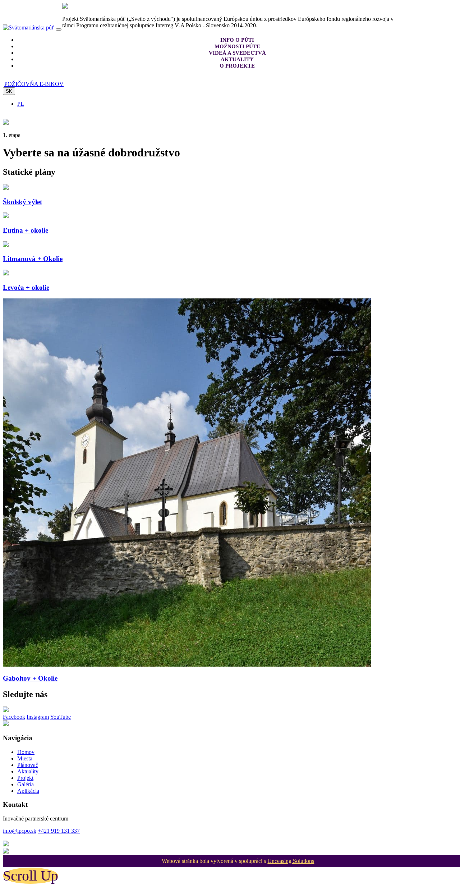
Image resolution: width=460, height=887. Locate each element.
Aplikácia (28, 791)
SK (9, 91)
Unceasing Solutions (290, 861)
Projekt (25, 778)
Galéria (25, 784)
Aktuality (27, 771)
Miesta (24, 758)
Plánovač (27, 765)
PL (20, 104)
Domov (25, 752)
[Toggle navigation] (58, 29)
